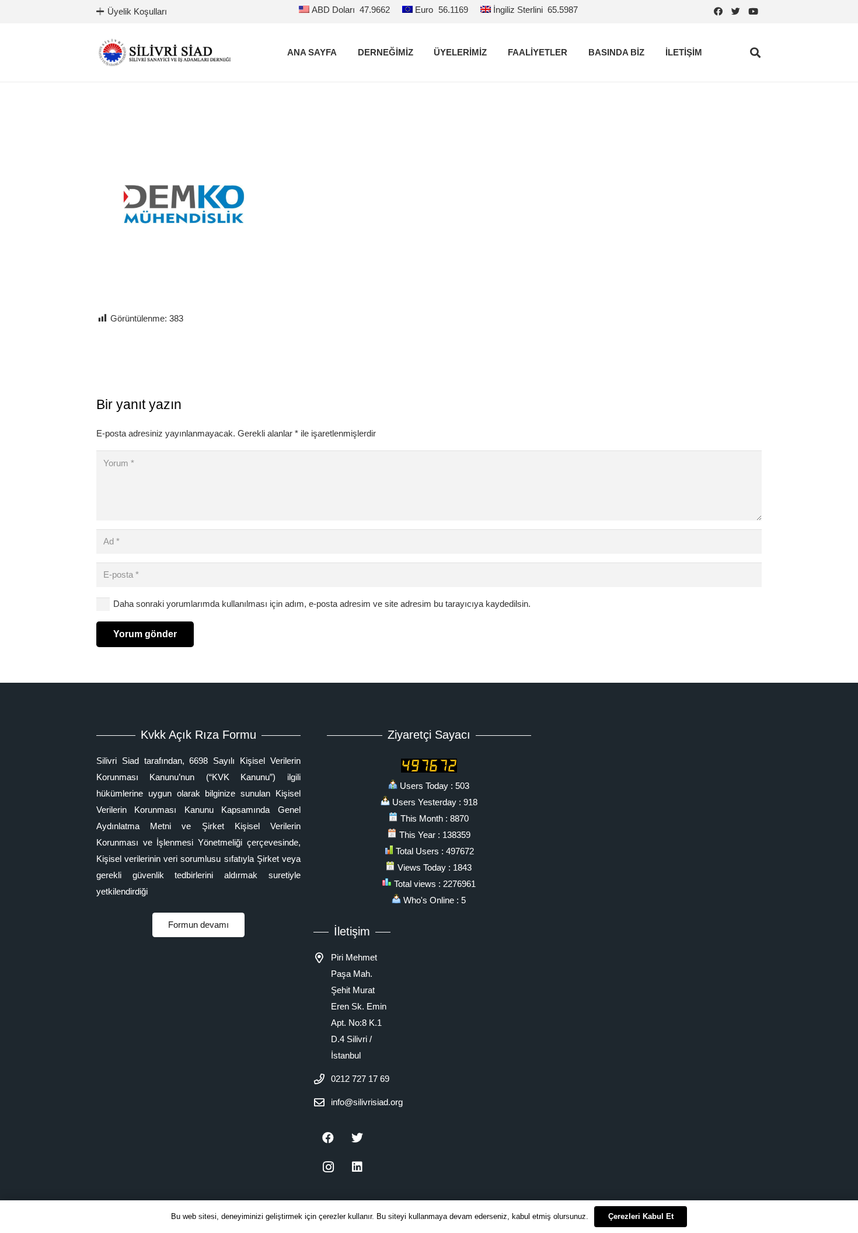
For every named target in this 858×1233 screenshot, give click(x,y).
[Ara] (755, 52)
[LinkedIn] (357, 1167)
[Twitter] (735, 11)
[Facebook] (718, 11)
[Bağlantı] (164, 52)
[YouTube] (753, 11)
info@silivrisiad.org (367, 1102)
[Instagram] (328, 1167)
